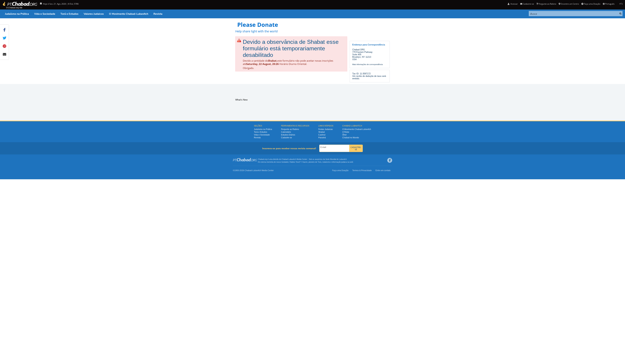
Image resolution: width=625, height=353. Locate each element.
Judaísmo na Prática (17, 14)
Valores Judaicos (94, 14)
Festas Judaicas (325, 129)
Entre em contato (383, 170)
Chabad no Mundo (350, 137)
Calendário (286, 132)
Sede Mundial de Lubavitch (336, 159)
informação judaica (339, 162)
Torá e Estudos (69, 14)
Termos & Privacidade (362, 170)
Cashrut (321, 135)
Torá (319, 162)
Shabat (321, 132)
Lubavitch (292, 159)
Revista (157, 14)
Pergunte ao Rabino (547, 3)
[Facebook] (389, 160)
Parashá (322, 137)
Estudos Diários (288, 135)
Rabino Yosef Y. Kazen (299, 162)
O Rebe (345, 132)
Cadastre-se (286, 137)
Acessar (514, 3)
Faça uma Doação (592, 3)
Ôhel (344, 135)
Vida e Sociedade (44, 14)
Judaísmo (326, 162)
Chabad (285, 159)
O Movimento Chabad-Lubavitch (128, 14)
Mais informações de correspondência (367, 64)
